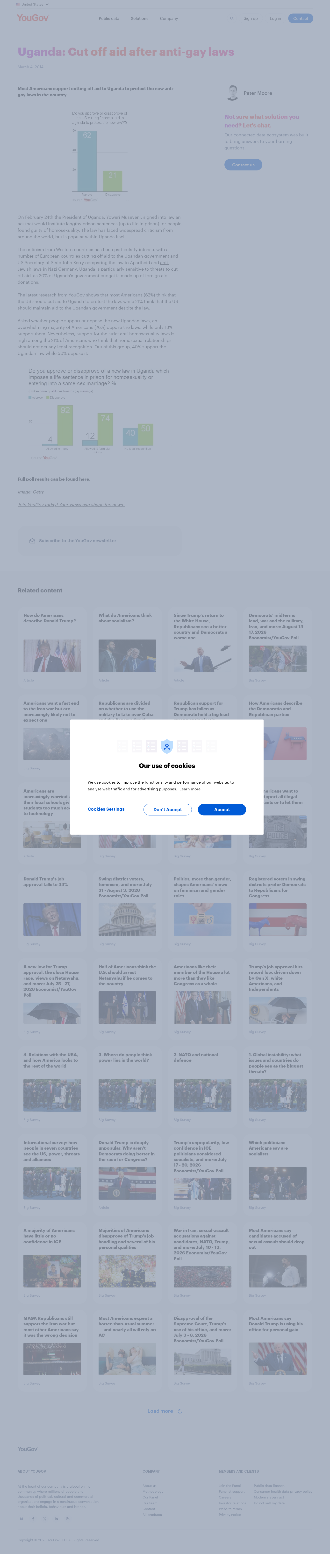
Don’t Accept (168, 809)
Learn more (190, 788)
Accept (222, 809)
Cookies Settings (106, 809)
